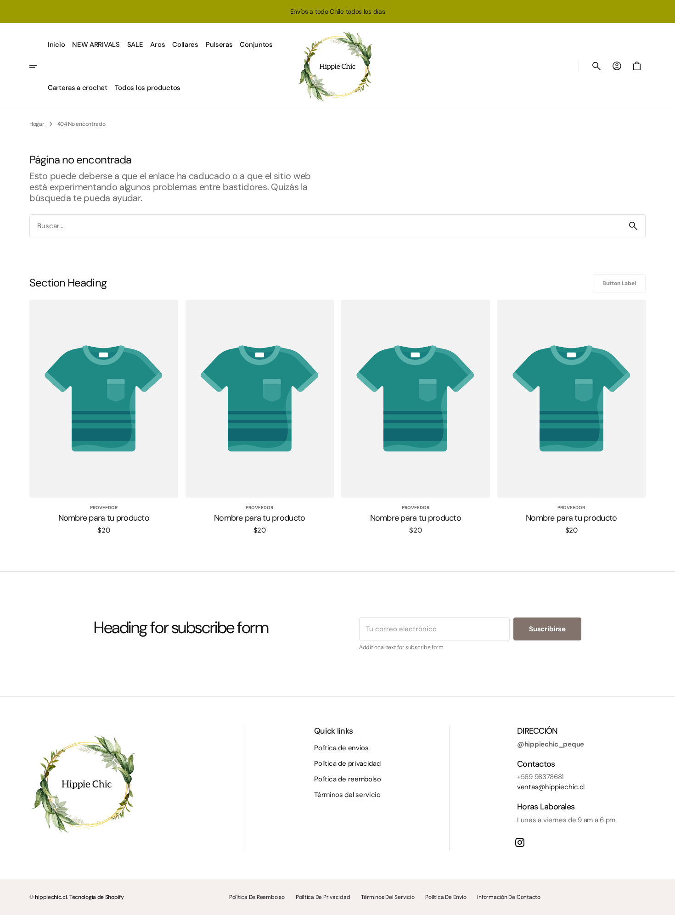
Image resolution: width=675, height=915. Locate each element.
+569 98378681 (540, 777)
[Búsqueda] (633, 226)
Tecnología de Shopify (96, 897)
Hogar (37, 124)
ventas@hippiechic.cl (551, 787)
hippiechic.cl (51, 897)
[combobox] (325, 225)
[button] (596, 66)
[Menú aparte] (36, 66)
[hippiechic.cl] (337, 66)
